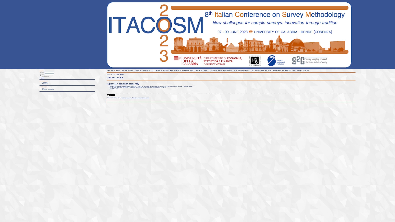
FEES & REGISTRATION (274, 70)
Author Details (120, 74)
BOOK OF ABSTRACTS (216, 70)
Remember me (45, 76)
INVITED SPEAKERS (187, 70)
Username (42, 72)
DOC (117, 88)
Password (42, 74)
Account (124, 70)
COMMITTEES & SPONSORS (259, 70)
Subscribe (44, 89)
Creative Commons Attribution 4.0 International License (135, 97)
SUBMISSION (177, 70)
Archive (136, 70)
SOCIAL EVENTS (297, 70)
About (113, 70)
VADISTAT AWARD (168, 70)
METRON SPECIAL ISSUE (230, 70)
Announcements (145, 70)
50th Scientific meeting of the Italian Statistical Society (123, 86)
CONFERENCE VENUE (244, 70)
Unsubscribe (51, 89)
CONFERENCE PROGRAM (201, 70)
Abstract (112, 88)
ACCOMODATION (286, 70)
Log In (118, 70)
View (43, 88)
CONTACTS (306, 70)
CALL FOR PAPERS (157, 70)
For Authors (45, 83)
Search (130, 70)
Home (108, 70)
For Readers (45, 82)
